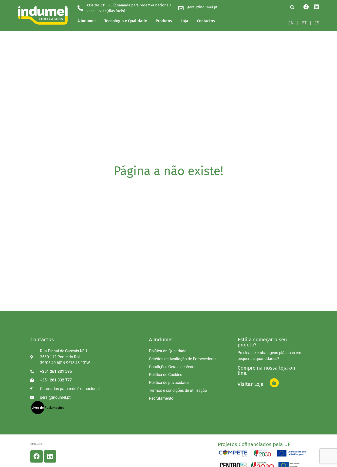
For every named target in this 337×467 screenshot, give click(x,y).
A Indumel (86, 20)
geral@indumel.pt (202, 7)
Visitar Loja (250, 384)
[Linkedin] (316, 7)
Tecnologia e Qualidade (125, 20)
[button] (292, 7)
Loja (184, 20)
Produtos (164, 20)
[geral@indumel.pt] (181, 8)
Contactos (206, 20)
